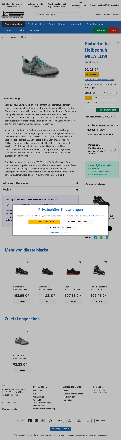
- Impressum (55, 232)
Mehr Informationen (96, 216)
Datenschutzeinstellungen (60, 227)
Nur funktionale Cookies (77, 222)
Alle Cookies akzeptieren (44, 222)
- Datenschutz (65, 232)
